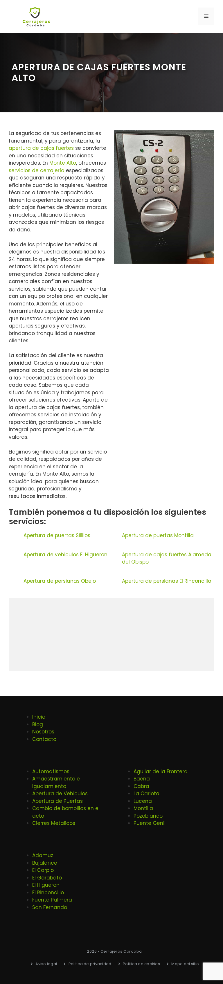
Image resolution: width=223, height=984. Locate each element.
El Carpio (43, 870)
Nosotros (43, 731)
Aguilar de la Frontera (161, 771)
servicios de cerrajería (36, 170)
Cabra (141, 786)
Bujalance (44, 862)
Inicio (38, 716)
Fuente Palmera (52, 899)
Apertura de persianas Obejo (60, 581)
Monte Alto (62, 162)
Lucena (143, 801)
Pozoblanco (148, 815)
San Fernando (49, 907)
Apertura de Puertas (57, 801)
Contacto (44, 739)
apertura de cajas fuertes (41, 148)
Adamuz (42, 855)
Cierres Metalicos (53, 823)
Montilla (143, 808)
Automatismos (50, 771)
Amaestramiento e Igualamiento (56, 782)
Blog (37, 724)
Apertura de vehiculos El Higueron (65, 554)
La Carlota (146, 793)
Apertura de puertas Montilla (158, 535)
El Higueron (46, 885)
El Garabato (47, 877)
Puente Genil (150, 823)
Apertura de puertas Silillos (57, 535)
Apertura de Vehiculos (60, 793)
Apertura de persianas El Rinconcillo (166, 581)
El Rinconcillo (48, 892)
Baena (142, 778)
